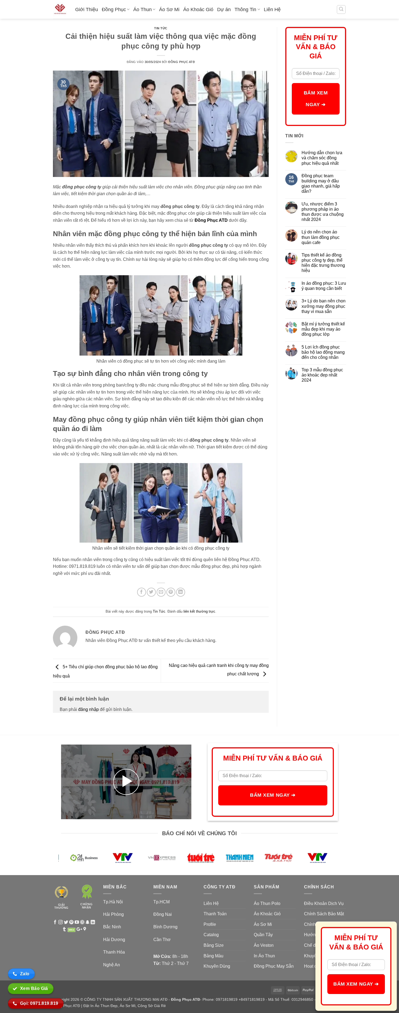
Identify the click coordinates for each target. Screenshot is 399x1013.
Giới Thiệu (86, 9)
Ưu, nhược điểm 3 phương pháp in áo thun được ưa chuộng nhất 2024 (323, 212)
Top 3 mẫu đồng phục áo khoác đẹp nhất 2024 (322, 375)
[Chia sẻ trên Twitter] (151, 592)
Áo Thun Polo (267, 903)
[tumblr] (64, 929)
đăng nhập (88, 709)
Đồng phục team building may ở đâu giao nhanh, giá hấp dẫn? (321, 183)
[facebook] (55, 922)
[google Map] (84, 929)
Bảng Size (214, 945)
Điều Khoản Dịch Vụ (324, 903)
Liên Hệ (272, 9)
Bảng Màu (213, 956)
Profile (210, 924)
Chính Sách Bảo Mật (324, 913)
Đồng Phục (114, 9)
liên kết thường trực (199, 611)
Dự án (224, 9)
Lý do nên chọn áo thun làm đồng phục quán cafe (321, 237)
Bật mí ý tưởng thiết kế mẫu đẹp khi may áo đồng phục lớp (323, 329)
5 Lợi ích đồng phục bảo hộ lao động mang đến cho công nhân (323, 352)
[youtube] (77, 922)
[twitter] (66, 922)
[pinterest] (71, 922)
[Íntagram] (60, 922)
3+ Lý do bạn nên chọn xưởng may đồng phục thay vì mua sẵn (324, 306)
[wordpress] (82, 922)
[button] (341, 9)
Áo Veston (264, 945)
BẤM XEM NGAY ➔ (316, 98)
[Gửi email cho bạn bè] (161, 592)
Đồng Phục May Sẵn (274, 966)
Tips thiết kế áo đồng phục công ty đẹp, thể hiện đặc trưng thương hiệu (323, 263)
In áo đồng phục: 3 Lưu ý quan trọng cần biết (324, 286)
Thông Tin (245, 9)
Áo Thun (142, 9)
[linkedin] (93, 922)
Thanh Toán (215, 913)
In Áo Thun (264, 956)
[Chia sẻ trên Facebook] (141, 592)
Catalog (211, 934)
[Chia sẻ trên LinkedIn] (180, 592)
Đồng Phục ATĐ (181, 62)
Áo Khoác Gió (198, 9)
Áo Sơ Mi (169, 9)
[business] (88, 922)
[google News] (79, 929)
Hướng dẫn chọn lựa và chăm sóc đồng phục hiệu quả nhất (322, 157)
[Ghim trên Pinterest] (170, 592)
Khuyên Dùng (217, 966)
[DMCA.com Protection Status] (71, 929)
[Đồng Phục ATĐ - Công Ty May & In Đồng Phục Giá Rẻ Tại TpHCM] (60, 9)
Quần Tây (263, 934)
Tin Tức (160, 28)
